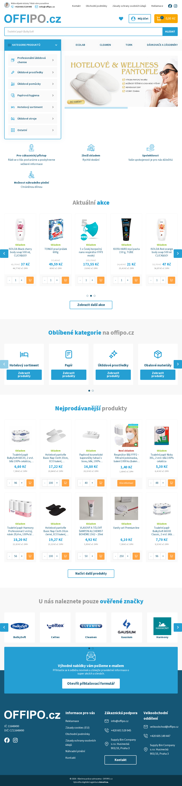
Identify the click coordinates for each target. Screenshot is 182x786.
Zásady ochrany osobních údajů (129, 6)
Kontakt (76, 6)
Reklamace (157, 6)
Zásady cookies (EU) (77, 728)
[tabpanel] (19, 627)
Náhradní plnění (75, 751)
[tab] (87, 296)
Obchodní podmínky (96, 6)
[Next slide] (173, 96)
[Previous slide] (4, 253)
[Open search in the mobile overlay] (91, 31)
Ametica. (104, 782)
